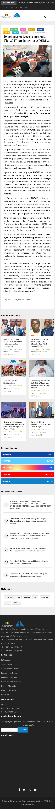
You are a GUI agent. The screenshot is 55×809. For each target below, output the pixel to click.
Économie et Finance (10, 673)
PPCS (23, 29)
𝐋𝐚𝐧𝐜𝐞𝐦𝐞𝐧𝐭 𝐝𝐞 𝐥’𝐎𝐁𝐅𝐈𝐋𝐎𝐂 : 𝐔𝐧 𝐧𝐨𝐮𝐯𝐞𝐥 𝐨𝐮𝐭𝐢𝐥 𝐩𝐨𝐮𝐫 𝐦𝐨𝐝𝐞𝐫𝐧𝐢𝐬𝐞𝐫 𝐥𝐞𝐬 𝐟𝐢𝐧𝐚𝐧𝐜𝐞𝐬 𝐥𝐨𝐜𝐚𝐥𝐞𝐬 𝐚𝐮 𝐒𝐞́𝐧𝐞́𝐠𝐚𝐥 (28, 575)
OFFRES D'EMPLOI (9, 712)
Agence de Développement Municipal (28, 721)
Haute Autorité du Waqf (11, 681)
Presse (40, 29)
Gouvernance (6, 664)
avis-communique (13, 597)
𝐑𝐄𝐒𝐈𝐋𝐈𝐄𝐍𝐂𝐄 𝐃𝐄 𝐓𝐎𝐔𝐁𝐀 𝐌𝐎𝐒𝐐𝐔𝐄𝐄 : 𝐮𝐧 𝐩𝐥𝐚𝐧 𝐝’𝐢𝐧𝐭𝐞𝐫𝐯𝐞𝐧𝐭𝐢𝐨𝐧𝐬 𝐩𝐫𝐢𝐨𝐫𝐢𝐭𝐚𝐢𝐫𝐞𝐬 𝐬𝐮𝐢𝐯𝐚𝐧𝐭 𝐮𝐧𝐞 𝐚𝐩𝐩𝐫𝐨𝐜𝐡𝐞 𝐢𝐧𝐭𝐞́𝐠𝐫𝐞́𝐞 (28, 521)
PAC (6, 29)
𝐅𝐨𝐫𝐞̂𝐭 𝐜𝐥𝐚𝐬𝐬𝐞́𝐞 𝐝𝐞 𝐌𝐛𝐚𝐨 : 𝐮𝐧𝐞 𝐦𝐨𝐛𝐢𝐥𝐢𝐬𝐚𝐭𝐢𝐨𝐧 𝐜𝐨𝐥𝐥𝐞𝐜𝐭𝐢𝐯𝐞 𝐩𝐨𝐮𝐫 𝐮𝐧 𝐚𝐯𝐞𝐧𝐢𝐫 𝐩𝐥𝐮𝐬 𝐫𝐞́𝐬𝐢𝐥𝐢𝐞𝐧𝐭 (29, 562)
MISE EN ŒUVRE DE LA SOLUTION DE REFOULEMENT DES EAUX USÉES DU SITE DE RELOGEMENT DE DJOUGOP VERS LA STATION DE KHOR (30, 535)
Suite (26, 636)
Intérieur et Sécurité (9, 677)
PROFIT (7, 33)
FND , (9, 690)
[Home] (11, 15)
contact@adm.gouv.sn (13, 650)
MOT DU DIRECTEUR (10, 708)
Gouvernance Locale (9, 668)
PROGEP (15, 33)
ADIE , (4, 690)
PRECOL (31, 29)
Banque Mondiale (8, 686)
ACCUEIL (4, 704)
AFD (14, 690)
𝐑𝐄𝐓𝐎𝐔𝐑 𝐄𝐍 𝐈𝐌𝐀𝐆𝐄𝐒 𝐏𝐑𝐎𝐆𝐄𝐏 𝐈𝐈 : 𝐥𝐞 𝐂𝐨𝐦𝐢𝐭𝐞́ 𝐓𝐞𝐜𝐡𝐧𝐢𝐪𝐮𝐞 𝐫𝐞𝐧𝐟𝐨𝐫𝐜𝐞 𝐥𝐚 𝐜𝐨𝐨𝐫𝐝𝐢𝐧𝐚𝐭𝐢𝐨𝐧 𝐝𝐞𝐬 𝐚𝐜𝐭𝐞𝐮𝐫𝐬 (36, 4)
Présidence (5, 660)
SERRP (24, 33)
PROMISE (5, 694)
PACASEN (14, 29)
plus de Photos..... (25, 299)
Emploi (27, 597)
